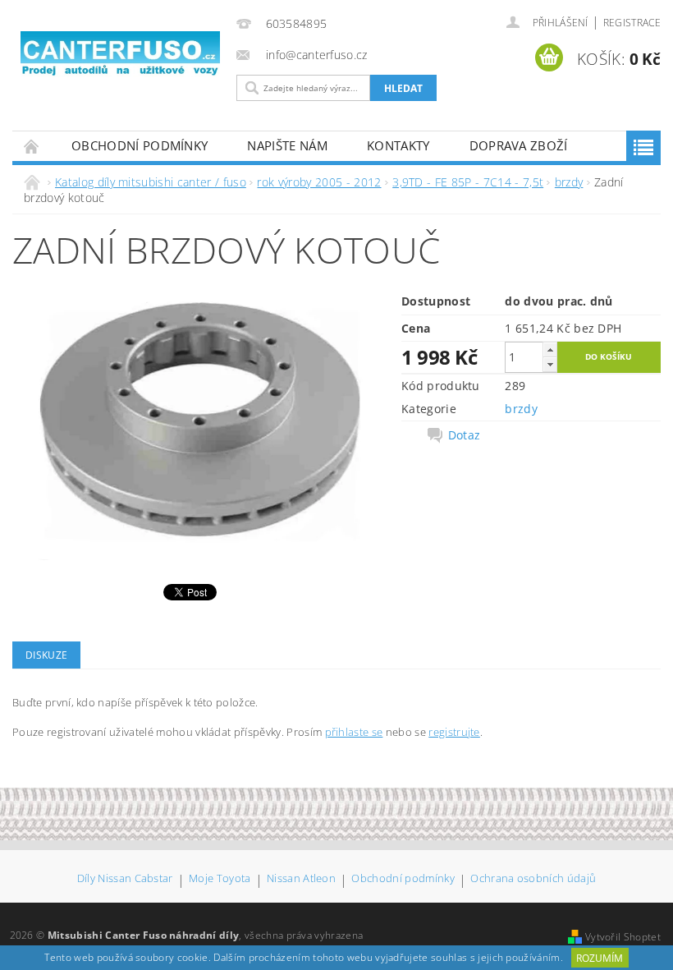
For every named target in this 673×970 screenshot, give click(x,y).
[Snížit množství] (550, 364)
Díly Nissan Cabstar (125, 879)
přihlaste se (354, 731)
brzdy (521, 408)
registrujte (454, 731)
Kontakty (398, 145)
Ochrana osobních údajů (533, 879)
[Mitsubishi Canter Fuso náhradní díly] (120, 54)
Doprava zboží (518, 145)
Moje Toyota (220, 879)
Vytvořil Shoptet (623, 937)
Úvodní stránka (32, 145)
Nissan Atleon (301, 879)
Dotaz (464, 435)
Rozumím (599, 958)
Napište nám (287, 145)
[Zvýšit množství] (550, 349)
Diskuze (46, 655)
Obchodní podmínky (139, 145)
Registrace (632, 23)
